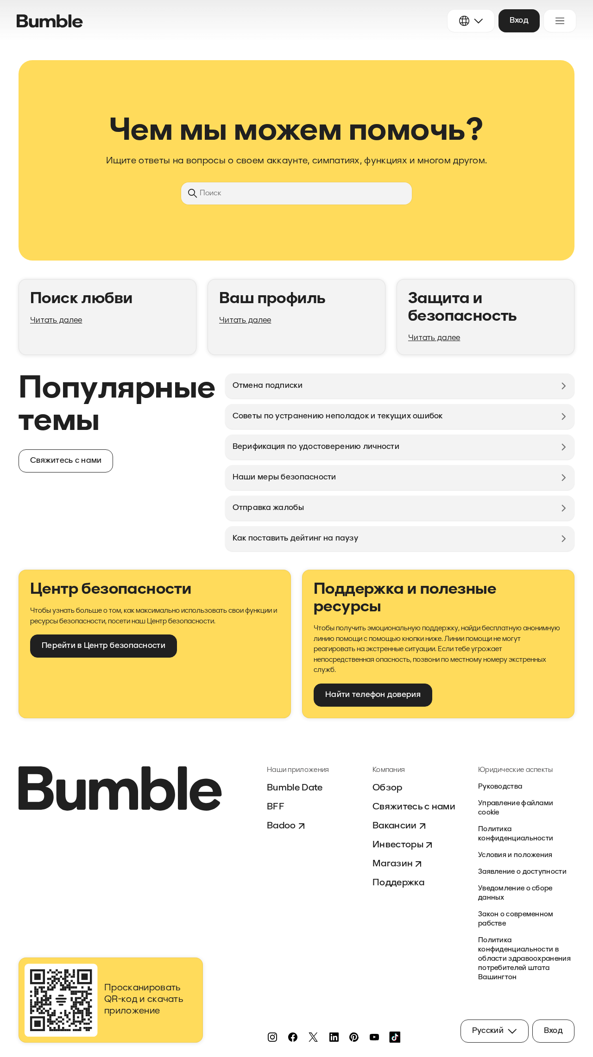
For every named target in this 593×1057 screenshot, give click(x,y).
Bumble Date (295, 788)
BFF (275, 807)
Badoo (281, 826)
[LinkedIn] (333, 1037)
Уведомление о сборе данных (515, 893)
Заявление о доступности (522, 872)
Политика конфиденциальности (515, 834)
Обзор (387, 788)
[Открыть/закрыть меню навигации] (559, 20)
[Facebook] (292, 1037)
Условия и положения (515, 855)
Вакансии (394, 826)
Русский (488, 1031)
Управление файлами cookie (515, 808)
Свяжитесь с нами (413, 807)
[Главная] (50, 21)
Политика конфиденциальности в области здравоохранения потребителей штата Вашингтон (524, 959)
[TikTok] (394, 1037)
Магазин (392, 864)
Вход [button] (519, 21)
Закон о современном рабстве (516, 919)
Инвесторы (397, 845)
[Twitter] (313, 1037)
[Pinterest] (354, 1037)
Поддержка (398, 883)
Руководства (500, 786)
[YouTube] (374, 1037)
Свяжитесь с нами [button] (65, 461)
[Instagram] (272, 1037)
